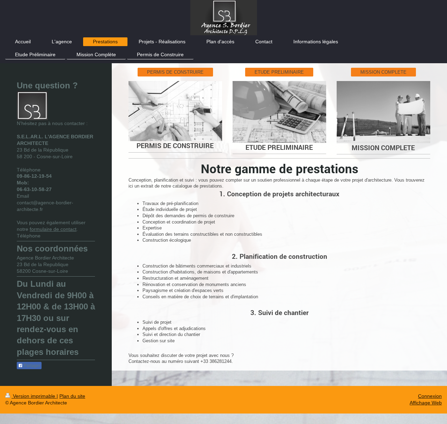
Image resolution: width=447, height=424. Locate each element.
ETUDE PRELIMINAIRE (279, 72)
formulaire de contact (53, 229)
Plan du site (72, 396)
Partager (31, 365)
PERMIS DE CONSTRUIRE (175, 72)
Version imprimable (34, 396)
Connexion (430, 396)
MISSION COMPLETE (383, 72)
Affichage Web (426, 402)
